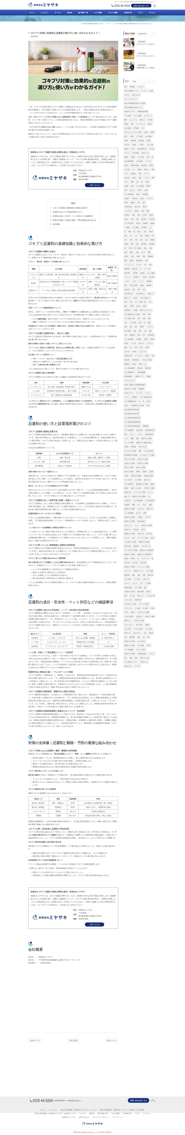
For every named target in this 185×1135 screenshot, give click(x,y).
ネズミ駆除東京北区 (146, 397)
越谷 (150, 331)
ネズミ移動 (127, 579)
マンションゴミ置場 (143, 567)
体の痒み (151, 277)
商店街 (138, 194)
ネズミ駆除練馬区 (129, 368)
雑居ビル (142, 120)
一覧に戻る (73, 1040)
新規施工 (134, 397)
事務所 (126, 124)
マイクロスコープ (129, 380)
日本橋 (135, 310)
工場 (150, 248)
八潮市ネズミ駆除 (149, 488)
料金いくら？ (143, 364)
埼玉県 (139, 190)
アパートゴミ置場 (142, 538)
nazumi (126, 558)
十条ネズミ (146, 579)
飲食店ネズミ (128, 666)
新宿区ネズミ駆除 (129, 509)
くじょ (137, 525)
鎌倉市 (137, 211)
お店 (131, 302)
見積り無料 (140, 591)
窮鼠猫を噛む (128, 587)
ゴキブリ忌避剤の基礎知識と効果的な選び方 (70, 208)
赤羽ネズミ (127, 633)
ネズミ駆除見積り (129, 372)
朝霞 (138, 335)
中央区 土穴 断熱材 (134, 248)
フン (133, 169)
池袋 (125, 252)
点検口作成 (139, 430)
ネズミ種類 (138, 480)
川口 (144, 335)
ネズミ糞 (132, 596)
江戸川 (126, 612)
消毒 (144, 256)
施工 (144, 202)
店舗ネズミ (127, 529)
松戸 (125, 637)
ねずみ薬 (134, 562)
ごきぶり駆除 (151, 273)
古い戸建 (127, 169)
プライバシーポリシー (130, 99)
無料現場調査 (141, 372)
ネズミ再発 (127, 629)
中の (153, 235)
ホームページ (148, 115)
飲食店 (126, 149)
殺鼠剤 (152, 484)
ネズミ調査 (140, 157)
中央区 (152, 608)
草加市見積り (141, 521)
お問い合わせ (94, 185)
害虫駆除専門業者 (142, 111)
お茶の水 (127, 144)
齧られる (141, 343)
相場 (125, 434)
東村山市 (134, 269)
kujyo (138, 637)
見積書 (149, 376)
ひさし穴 (151, 653)
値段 (135, 331)
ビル (149, 496)
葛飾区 (152, 223)
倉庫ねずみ (127, 492)
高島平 (149, 186)
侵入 (125, 658)
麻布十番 (137, 207)
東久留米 (144, 219)
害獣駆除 (150, 256)
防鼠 (137, 252)
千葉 (148, 637)
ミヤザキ (146, 178)
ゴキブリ (148, 517)
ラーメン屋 (147, 269)
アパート (127, 153)
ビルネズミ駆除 (140, 649)
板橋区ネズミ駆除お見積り (144, 442)
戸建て (126, 202)
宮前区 (151, 215)
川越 (125, 335)
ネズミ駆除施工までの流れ (132, 314)
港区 (132, 219)
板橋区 (152, 132)
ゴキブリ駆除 (55, 156)
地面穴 (147, 355)
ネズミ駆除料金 (129, 484)
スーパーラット (140, 124)
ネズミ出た (127, 571)
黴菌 (133, 505)
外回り (152, 538)
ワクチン (148, 393)
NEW (125, 120)
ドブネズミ (150, 343)
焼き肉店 (151, 219)
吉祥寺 (126, 140)
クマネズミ (148, 161)
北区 (148, 157)
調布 (136, 347)
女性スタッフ (145, 153)
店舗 (125, 190)
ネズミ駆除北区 (149, 500)
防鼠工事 (127, 360)
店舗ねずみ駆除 (148, 476)
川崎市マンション (139, 571)
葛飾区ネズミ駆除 (144, 542)
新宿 (132, 186)
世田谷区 (141, 140)
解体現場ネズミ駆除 (142, 484)
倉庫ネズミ (150, 509)
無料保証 (144, 244)
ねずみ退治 (148, 136)
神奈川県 (127, 178)
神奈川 (151, 231)
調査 (148, 211)
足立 (131, 327)
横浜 (125, 235)
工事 (138, 318)
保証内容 (127, 289)
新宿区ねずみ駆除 (136, 476)
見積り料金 (127, 546)
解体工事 (150, 575)
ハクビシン (150, 327)
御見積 (151, 633)
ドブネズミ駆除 (138, 629)
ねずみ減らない (129, 293)
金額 (149, 314)
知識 (138, 575)
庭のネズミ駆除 (129, 467)
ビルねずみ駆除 (148, 451)
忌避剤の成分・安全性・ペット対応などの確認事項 (73, 216)
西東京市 (134, 198)
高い (150, 302)
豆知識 (134, 351)
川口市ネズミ (144, 662)
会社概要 (56, 224)
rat (143, 637)
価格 (140, 451)
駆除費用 (141, 389)
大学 (137, 182)
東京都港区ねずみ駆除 (130, 455)
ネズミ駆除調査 (129, 194)
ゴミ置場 (148, 583)
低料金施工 (151, 335)
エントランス (145, 558)
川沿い (145, 505)
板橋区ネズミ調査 (129, 554)
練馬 (149, 318)
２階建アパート (139, 376)
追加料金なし (136, 360)
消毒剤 (126, 447)
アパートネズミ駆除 (139, 492)
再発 (140, 178)
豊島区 (147, 235)
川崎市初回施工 (142, 653)
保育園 (126, 186)
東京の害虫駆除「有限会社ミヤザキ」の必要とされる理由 (122, 1110)
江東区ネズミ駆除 (129, 591)
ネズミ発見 (148, 629)
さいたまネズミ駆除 (130, 451)
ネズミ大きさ (128, 600)
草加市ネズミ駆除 (129, 521)
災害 (141, 240)
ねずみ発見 (139, 161)
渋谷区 (126, 219)
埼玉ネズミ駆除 (147, 360)
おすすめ (127, 351)
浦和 (140, 331)
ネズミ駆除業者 (129, 339)
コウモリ (140, 434)
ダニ (145, 264)
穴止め (149, 401)
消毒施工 (149, 285)
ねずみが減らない (145, 298)
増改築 (152, 240)
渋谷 (145, 633)
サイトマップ (118, 1117)
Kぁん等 (138, 513)
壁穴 (153, 355)
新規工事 (140, 368)
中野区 (147, 347)
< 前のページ (35, 1040)
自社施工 (127, 215)
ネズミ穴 (127, 583)
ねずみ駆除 (127, 128)
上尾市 (146, 190)
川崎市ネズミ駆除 (129, 653)
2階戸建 (135, 273)
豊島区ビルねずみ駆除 (138, 496)
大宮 (125, 322)
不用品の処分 (128, 207)
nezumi (144, 306)
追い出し (132, 190)
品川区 (135, 298)
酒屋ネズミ (127, 620)
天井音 (149, 645)
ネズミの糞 (150, 144)
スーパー (146, 173)
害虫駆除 (132, 87)
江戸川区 (151, 149)
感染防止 (133, 173)
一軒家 (132, 136)
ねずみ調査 (135, 153)
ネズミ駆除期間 (138, 500)
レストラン (150, 198)
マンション (127, 277)
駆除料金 (127, 364)
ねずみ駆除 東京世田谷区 (131, 409)
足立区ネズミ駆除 (142, 459)
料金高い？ (137, 277)
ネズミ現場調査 (129, 649)
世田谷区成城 (149, 434)
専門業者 (136, 128)
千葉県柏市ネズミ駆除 (137, 405)
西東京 (133, 202)
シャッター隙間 (129, 442)
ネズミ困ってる (145, 546)
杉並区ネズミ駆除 (129, 517)
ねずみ (133, 149)
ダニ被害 (145, 608)
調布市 (142, 327)
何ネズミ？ (140, 596)
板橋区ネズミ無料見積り (144, 554)
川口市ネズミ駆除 (139, 620)
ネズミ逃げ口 (141, 641)
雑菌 (137, 438)
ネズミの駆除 (140, 186)
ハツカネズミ (128, 211)
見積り (132, 252)
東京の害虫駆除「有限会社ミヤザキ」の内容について (55, 1113)
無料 (153, 169)
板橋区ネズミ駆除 (129, 533)
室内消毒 (133, 447)
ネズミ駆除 (127, 115)
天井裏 (132, 306)
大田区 (142, 198)
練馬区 (126, 157)
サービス (144, 91)
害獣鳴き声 (138, 600)
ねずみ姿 (127, 562)
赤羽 (125, 136)
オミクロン (139, 393)
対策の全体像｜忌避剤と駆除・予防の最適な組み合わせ (74, 220)
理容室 (133, 157)
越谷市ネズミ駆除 (146, 438)
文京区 (147, 182)
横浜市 (134, 178)
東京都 (149, 140)
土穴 (141, 583)
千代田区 (150, 120)
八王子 (134, 281)
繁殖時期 (127, 575)
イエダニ (127, 281)
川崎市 (145, 215)
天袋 (148, 405)
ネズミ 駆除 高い (141, 302)
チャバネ (137, 666)
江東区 (138, 256)
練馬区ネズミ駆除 (129, 645)
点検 (137, 219)
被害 (133, 215)
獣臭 (125, 596)
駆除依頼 (132, 637)
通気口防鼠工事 (149, 430)
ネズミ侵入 (137, 579)
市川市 (145, 277)
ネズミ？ (132, 434)
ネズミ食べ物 (150, 596)
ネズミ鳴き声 (128, 480)
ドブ (136, 235)
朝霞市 (138, 471)
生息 (140, 322)
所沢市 (126, 256)
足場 (131, 658)
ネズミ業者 (140, 645)
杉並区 (138, 223)
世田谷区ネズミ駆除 (130, 389)
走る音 (138, 306)
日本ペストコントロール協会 (132, 132)
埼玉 (145, 231)
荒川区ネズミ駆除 (129, 567)
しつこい (141, 281)
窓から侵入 (139, 625)
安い (131, 347)
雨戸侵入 (136, 529)
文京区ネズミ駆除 (129, 641)
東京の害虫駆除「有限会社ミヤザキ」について (79, 1110)
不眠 (132, 256)
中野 (131, 240)
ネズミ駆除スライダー (130, 662)
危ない (139, 231)
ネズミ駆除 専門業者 (139, 227)
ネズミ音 (127, 538)
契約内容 (148, 368)
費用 (153, 178)
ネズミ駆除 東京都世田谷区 (132, 418)
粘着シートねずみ (136, 488)
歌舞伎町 (132, 335)
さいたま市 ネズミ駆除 (147, 455)
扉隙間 (147, 625)
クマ (131, 235)
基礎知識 (145, 426)
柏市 (150, 264)
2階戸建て (127, 273)
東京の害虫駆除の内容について (133, 107)
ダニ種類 (137, 608)
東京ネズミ (147, 480)
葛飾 (125, 347)
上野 (145, 331)
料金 (141, 235)
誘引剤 (150, 124)
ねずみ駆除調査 (129, 161)
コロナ (126, 173)
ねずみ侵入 (143, 562)
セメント (150, 492)
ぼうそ (143, 252)
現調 (144, 314)
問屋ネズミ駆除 (149, 616)
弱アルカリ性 (143, 447)
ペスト (126, 438)
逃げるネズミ (137, 633)
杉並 (133, 538)
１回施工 (140, 517)
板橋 (149, 322)
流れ (138, 202)
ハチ (150, 227)
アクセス (127, 95)
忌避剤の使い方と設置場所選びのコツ (67, 212)
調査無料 (145, 194)
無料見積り (127, 310)
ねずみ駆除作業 (142, 149)
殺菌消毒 (127, 269)
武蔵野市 (145, 223)
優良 (125, 306)
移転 (132, 124)
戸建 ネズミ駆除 (129, 459)
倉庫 (125, 302)
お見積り (127, 198)
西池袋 (142, 273)
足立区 (126, 165)
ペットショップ (129, 264)
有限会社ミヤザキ (129, 111)
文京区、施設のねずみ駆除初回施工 (134, 385)
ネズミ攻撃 (138, 587)
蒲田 (138, 215)
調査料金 (136, 546)
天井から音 (140, 533)
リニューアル (133, 120)
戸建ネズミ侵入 (144, 658)
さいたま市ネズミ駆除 (130, 550)
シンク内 (133, 343)
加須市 (134, 364)
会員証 (146, 132)
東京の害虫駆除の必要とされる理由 (134, 103)
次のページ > (111, 1040)
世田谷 (146, 339)
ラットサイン (139, 355)
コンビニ (134, 583)
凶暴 (129, 231)
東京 (125, 87)
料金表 (151, 91)
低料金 (142, 285)
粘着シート (151, 293)
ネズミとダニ (128, 608)
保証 (132, 244)
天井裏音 (127, 505)
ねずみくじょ (128, 525)
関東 (144, 513)
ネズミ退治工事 (129, 223)
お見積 (151, 471)
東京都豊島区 (128, 376)
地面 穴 (127, 496)
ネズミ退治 (139, 136)
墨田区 (133, 612)
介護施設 (138, 339)
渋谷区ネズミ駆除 (146, 525)
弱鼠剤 (126, 488)
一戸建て (141, 144)
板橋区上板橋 (135, 165)
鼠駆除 (139, 169)
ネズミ (126, 182)
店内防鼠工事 (128, 355)
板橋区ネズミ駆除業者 (146, 550)
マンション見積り (144, 604)
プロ (142, 128)
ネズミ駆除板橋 (129, 430)
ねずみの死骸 (133, 285)
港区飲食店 (139, 260)
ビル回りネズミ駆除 (143, 612)
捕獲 (132, 182)
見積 (145, 248)
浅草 (142, 211)
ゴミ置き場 (133, 322)
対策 (140, 173)
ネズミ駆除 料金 (129, 318)
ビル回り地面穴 (129, 616)
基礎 (150, 505)
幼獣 (133, 575)
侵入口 (143, 529)
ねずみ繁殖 (127, 331)
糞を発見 (144, 165)
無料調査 (133, 140)
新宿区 (151, 165)
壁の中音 (149, 533)
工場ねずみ (127, 500)
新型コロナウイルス (146, 310)
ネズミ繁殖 (150, 571)
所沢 (146, 260)
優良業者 (149, 281)
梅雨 (125, 260)
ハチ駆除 (127, 227)
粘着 (144, 318)
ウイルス (138, 264)
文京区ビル (139, 616)
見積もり (146, 169)
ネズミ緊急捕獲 (129, 513)
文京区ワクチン (129, 393)
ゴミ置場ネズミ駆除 (130, 542)
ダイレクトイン (129, 625)
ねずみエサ (140, 509)
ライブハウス (143, 351)
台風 (133, 289)
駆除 (149, 252)
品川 (138, 289)
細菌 (132, 438)
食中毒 (132, 260)
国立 (145, 587)
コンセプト (140, 87)
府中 (141, 347)
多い (138, 505)
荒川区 (145, 207)
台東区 (134, 144)
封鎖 (125, 285)
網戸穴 (149, 591)
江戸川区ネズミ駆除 (130, 604)
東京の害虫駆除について (131, 91)
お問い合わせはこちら (141, 6)
